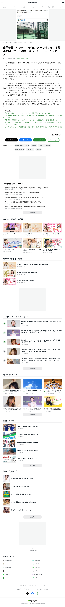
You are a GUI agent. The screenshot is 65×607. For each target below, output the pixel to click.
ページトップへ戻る (32, 550)
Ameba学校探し (37, 578)
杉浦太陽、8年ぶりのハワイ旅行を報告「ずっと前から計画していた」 (25, 197)
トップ (4, 7)
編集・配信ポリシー (34, 586)
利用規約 (19, 589)
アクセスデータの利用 (42, 589)
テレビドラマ (30, 149)
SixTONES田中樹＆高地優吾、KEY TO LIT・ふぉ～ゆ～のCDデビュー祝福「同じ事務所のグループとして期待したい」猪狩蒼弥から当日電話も (33, 392)
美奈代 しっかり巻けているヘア (21, 510)
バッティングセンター (44, 145)
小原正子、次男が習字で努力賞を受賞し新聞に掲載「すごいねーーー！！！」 (27, 206)
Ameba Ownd (8, 567)
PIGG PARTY (8, 571)
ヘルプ (43, 586)
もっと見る (32, 212)
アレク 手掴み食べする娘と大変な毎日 (23, 502)
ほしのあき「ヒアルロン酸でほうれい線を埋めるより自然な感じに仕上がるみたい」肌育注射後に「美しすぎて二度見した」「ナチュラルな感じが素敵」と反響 (41, 360)
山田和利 (38, 149)
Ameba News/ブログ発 (22, 58)
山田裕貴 (34, 145)
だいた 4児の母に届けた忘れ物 (21, 494)
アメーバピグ (37, 567)
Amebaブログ (37, 564)
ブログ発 (23, 7)
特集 (32, 7)
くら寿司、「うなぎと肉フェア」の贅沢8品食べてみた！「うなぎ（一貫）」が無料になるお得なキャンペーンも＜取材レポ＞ (53, 392)
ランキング (60, 7)
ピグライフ (7, 574)
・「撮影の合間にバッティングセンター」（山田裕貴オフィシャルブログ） (27, 113)
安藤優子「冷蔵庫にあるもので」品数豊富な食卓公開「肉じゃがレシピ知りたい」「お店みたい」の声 (33, 409)
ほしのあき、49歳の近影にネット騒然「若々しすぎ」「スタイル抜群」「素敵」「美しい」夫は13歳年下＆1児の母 (41, 350)
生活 (42, 7)
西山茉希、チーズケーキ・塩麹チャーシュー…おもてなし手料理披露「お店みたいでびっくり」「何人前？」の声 (40, 341)
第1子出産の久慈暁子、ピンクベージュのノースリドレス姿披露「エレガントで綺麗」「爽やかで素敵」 (13, 409)
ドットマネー (37, 560)
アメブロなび (8, 578)
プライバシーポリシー (29, 589)
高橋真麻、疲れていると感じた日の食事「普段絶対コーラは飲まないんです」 (27, 188)
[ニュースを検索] (63, 3)
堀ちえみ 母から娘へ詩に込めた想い (22, 478)
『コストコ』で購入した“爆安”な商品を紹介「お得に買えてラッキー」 (25, 202)
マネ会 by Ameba (9, 564)
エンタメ (14, 7)
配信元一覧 (23, 586)
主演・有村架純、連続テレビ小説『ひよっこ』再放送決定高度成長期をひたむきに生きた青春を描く (53, 409)
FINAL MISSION (19, 149)
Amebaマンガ (37, 571)
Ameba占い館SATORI (39, 574)
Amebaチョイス (8, 560)
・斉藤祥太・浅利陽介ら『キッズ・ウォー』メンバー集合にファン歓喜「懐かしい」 (30, 120)
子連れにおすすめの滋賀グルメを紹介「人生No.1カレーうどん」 (23, 192)
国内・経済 (51, 7)
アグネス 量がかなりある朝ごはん (22, 486)
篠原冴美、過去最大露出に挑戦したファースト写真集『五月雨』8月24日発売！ (13, 392)
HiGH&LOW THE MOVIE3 (22, 145)
